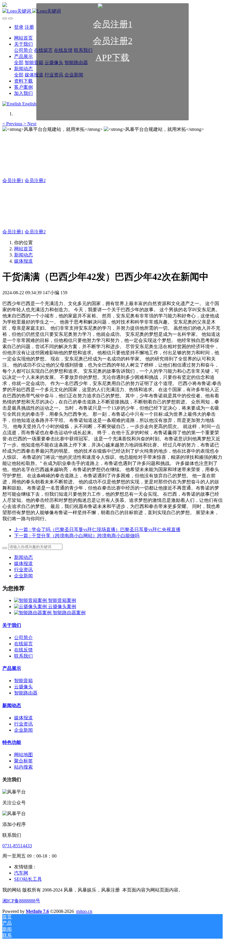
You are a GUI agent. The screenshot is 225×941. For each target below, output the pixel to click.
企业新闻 (23, 575)
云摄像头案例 (62, 606)
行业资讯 (23, 569)
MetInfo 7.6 (37, 911)
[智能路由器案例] (33, 612)
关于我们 (11, 625)
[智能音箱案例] (31, 600)
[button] (12, 123)
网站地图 (23, 754)
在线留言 (23, 643)
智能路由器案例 (69, 612)
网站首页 (23, 248)
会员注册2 (35, 180)
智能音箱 (23, 680)
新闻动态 (23, 254)
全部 (18, 74)
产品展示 (11, 668)
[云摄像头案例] (31, 606)
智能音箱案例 (62, 600)
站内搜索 (23, 766)
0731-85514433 (17, 845)
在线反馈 (23, 649)
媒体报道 (23, 261)
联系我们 (23, 655)
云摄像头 (23, 686)
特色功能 (11, 742)
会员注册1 (12, 180)
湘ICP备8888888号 (21, 900)
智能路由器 (26, 692)
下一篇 (76, 535)
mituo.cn (84, 911)
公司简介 (23, 637)
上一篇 (97, 529)
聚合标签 (23, 760)
